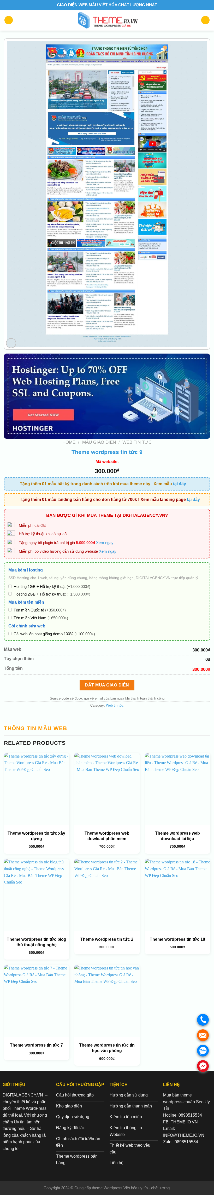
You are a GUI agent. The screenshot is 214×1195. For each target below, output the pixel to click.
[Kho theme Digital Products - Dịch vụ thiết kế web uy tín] (107, 20)
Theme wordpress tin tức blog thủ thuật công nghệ (36, 942)
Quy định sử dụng (72, 1117)
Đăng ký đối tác (70, 1127)
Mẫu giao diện (99, 442)
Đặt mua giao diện (107, 685)
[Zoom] (11, 343)
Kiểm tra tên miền (126, 1117)
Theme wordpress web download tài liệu (177, 836)
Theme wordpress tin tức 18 (177, 939)
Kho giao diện (69, 1106)
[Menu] (8, 20)
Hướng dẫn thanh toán (131, 1106)
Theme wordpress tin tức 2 (106, 939)
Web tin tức (137, 442)
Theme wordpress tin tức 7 (36, 1045)
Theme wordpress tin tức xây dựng (36, 836)
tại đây (179, 484)
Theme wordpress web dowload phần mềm (107, 836)
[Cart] (205, 20)
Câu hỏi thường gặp (75, 1095)
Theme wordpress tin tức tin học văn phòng (107, 1048)
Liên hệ (116, 1163)
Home (68, 442)
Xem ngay (105, 542)
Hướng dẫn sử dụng (129, 1095)
